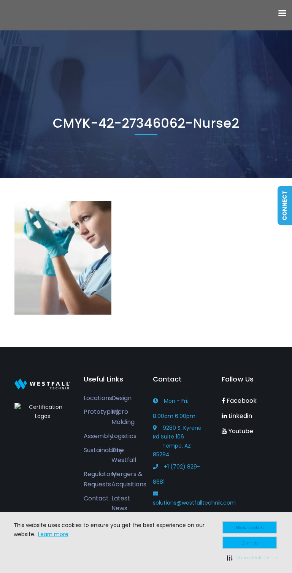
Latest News (120, 503)
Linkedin (239, 416)
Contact (96, 498)
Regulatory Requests (100, 479)
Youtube (240, 431)
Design (121, 398)
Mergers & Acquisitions (128, 479)
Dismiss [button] (249, 543)
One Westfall (123, 455)
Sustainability (103, 450)
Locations (98, 398)
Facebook (241, 400)
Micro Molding (123, 416)
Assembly (98, 436)
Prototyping (101, 411)
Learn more (53, 534)
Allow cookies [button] (249, 527)
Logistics (123, 436)
